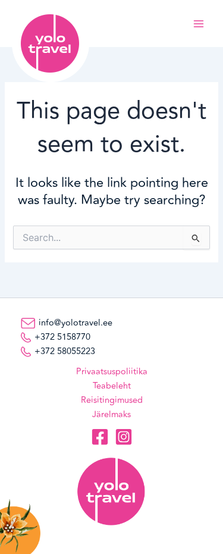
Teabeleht (112, 386)
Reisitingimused (112, 400)
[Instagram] (124, 437)
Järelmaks (111, 414)
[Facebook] (100, 437)
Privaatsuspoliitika (111, 371)
